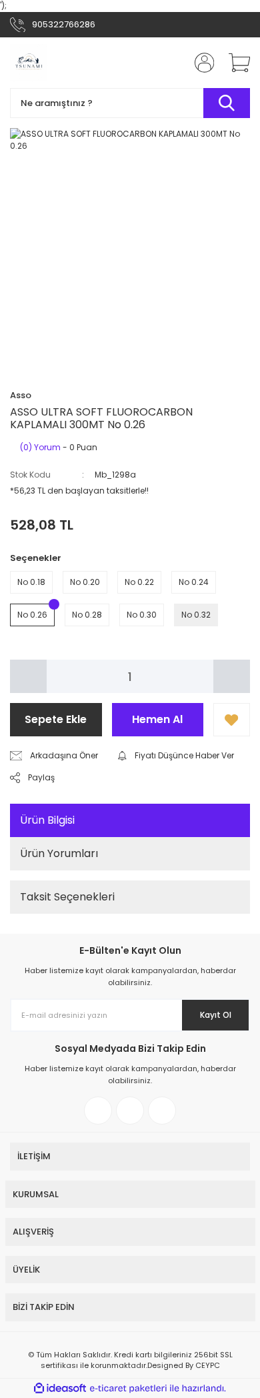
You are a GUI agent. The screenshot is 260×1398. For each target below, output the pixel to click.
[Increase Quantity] (231, 676)
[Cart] (234, 62)
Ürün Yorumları (59, 853)
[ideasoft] (60, 1388)
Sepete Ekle (56, 719)
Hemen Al (157, 719)
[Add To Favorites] (231, 719)
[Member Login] (200, 62)
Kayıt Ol (215, 1014)
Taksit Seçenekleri (67, 896)
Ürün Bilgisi (47, 820)
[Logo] (28, 62)
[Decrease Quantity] (28, 676)
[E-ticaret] (128, 1389)
